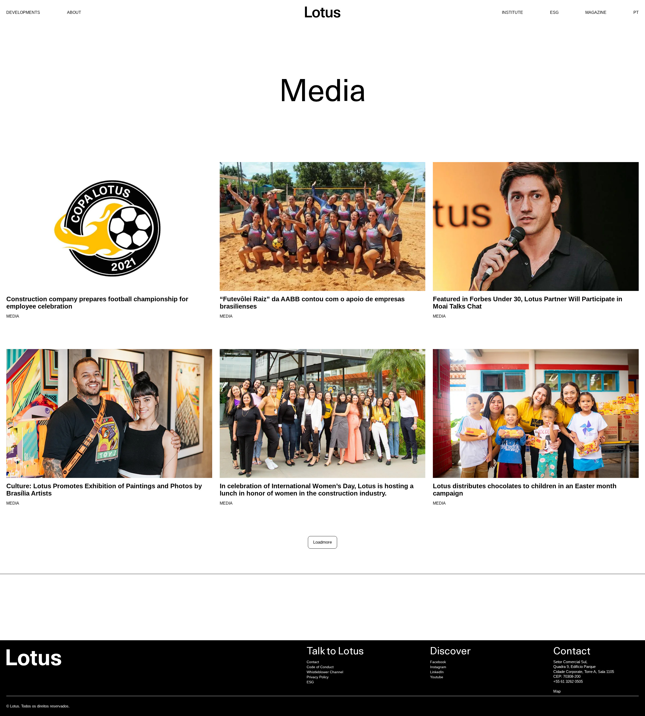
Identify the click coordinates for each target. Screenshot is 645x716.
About (74, 12)
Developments (23, 12)
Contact (313, 662)
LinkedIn (566, 612)
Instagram (567, 607)
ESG (554, 12)
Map (557, 691)
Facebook (567, 602)
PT (636, 12)
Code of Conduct (320, 667)
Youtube (565, 617)
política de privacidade (299, 636)
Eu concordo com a (285, 636)
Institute (512, 12)
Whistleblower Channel (325, 672)
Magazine (595, 12)
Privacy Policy (318, 677)
